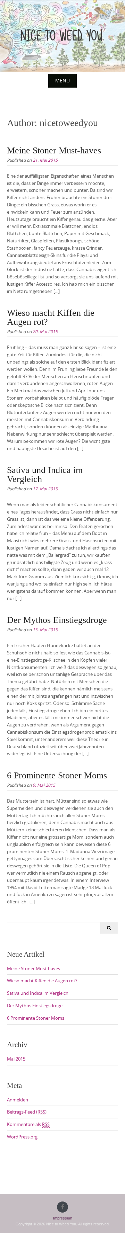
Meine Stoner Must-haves (54, 150)
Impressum (62, 1218)
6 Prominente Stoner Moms (57, 775)
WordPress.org (22, 1137)
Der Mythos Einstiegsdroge (57, 620)
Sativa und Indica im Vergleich (45, 474)
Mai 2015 (16, 1059)
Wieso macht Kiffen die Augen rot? (50, 317)
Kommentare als (28, 1124)
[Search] (109, 928)
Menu (62, 80)
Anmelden (17, 1100)
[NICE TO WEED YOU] (62, 35)
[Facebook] (62, 1207)
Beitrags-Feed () (27, 1112)
